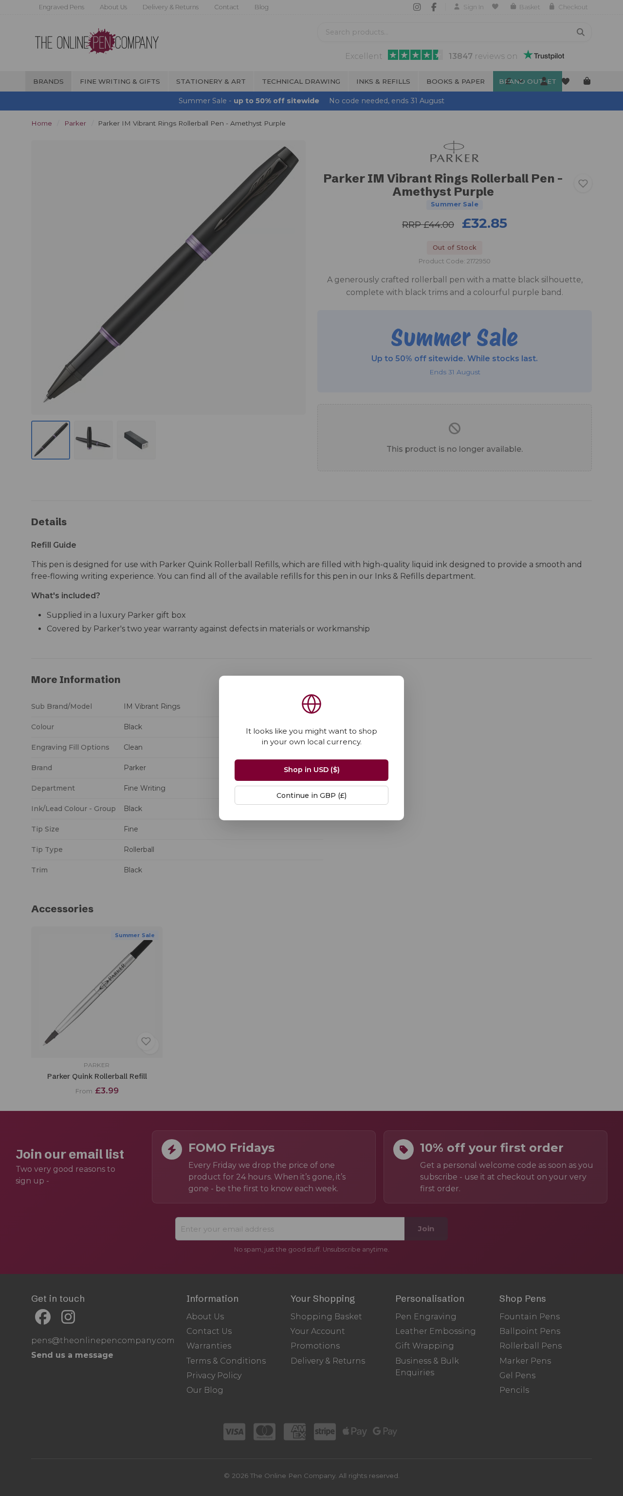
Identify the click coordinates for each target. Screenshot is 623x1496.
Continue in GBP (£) (311, 795)
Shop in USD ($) (312, 769)
